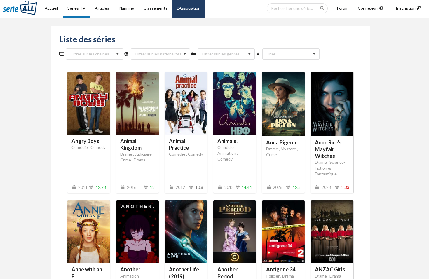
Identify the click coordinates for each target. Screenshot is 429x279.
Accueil (51, 8)
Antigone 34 (280, 269)
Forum (342, 8)
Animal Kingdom (131, 144)
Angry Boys (85, 141)
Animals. (227, 141)
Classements (156, 8)
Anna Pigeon (281, 142)
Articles (102, 8)
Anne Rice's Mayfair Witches (328, 149)
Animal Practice (179, 144)
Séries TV (76, 8)
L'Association (188, 8)
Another (130, 269)
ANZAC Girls (330, 269)
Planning (126, 8)
